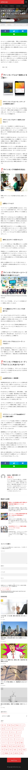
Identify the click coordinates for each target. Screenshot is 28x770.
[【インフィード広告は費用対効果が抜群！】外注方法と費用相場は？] (4, 516)
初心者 (14, 746)
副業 (19, 746)
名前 (2, 565)
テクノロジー (5, 735)
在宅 (23, 746)
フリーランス (5, 739)
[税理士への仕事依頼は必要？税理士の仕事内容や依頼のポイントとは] (4, 505)
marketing (25, 5)
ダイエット (13, 732)
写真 (10, 746)
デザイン (12, 735)
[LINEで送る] (14, 34)
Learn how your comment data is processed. (13, 592)
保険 (22, 742)
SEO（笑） (4, 725)
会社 (18, 742)
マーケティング (19, 739)
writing (6, 5)
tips (13, 725)
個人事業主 (4, 746)
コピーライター (5, 732)
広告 (11, 749)
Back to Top (14, 760)
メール (3, 572)
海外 (12, 753)
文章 (20, 749)
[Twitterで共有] (14, 31)
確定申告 (17, 753)
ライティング (5, 742)
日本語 (24, 749)
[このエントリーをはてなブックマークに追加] (22, 31)
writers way (18, 767)
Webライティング (20, 725)
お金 (3, 728)
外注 (3, 749)
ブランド (12, 739)
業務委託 (7, 753)
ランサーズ (12, 742)
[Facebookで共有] (5, 31)
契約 (7, 749)
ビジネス (18, 735)
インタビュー (9, 728)
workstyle (18, 5)
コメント (3, 550)
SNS (9, 725)
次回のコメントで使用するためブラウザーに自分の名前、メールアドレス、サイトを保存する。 (14, 586)
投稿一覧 (10, 477)
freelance (12, 5)
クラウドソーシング (18, 728)
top (1, 5)
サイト (2, 578)
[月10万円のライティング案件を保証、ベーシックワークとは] (4, 529)
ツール (19, 732)
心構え (15, 749)
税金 (22, 753)
